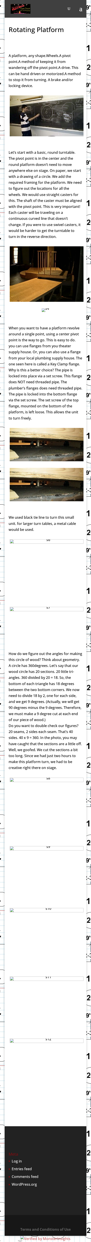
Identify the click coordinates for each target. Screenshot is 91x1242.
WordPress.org (24, 1184)
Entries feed (22, 1168)
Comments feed (25, 1176)
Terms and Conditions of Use (45, 1229)
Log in (17, 1161)
